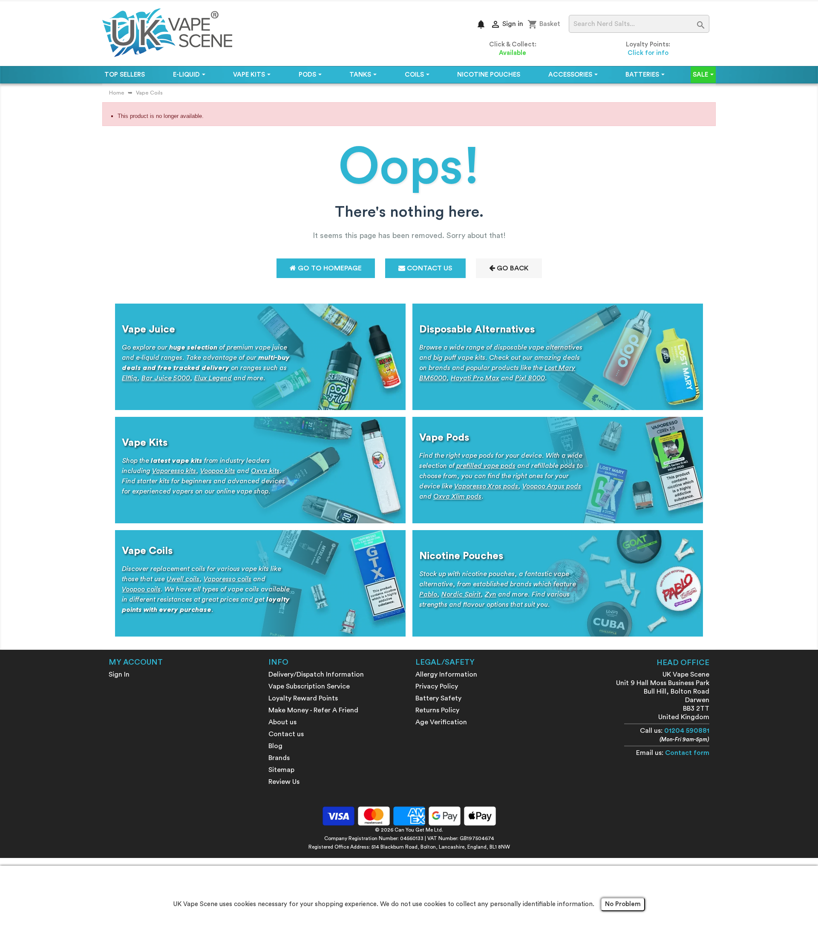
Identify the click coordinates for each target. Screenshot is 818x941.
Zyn (490, 594)
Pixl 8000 (530, 378)
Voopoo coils (141, 589)
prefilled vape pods (486, 465)
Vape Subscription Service (309, 686)
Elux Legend (213, 378)
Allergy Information (446, 674)
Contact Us (428, 268)
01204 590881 (686, 730)
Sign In (119, 674)
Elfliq (129, 378)
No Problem (623, 904)
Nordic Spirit (461, 594)
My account (136, 662)
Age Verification (441, 722)
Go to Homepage (329, 268)
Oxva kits (265, 471)
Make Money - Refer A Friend (313, 710)
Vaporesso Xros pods (486, 486)
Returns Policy (437, 710)
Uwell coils (183, 579)
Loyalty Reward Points (303, 698)
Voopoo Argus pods (551, 486)
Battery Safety (438, 698)
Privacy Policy (436, 686)
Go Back (512, 268)
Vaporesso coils (227, 579)
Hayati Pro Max (475, 378)
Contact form (687, 752)
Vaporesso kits (174, 471)
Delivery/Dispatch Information (316, 674)
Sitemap (281, 769)
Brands (279, 758)
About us (282, 722)
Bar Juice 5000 (165, 378)
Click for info (648, 53)
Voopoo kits (217, 471)
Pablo (428, 594)
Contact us (286, 734)
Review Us (284, 781)
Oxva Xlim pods (457, 496)
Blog (275, 746)
